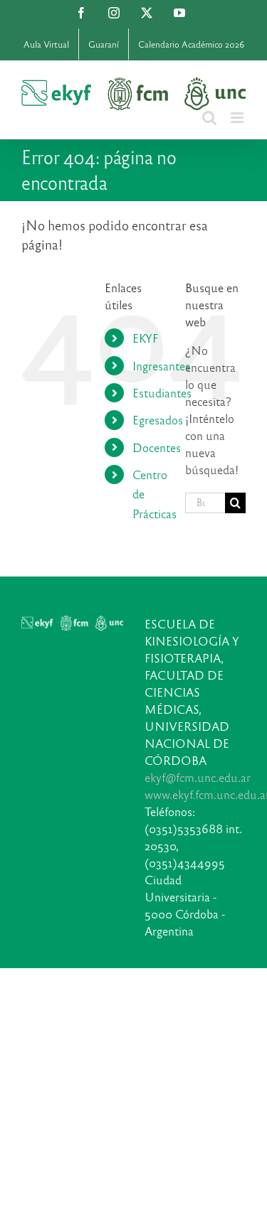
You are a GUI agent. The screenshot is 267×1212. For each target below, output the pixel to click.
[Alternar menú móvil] (238, 117)
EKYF (145, 338)
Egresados (157, 419)
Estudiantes (162, 392)
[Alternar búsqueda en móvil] (209, 117)
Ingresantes (161, 365)
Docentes (156, 447)
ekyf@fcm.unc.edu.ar (198, 777)
